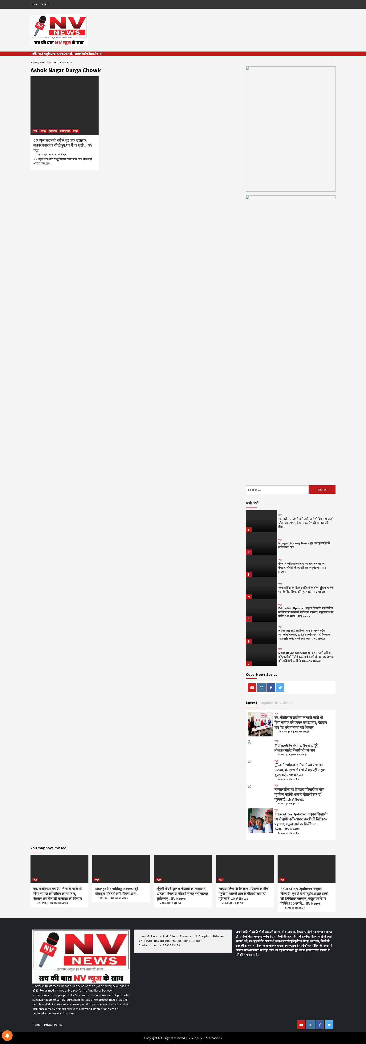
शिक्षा (91, 54)
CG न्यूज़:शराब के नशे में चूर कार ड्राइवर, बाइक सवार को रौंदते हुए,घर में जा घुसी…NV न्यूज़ (62, 145)
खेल (72, 54)
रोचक (78, 54)
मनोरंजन (64, 54)
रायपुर (75, 131)
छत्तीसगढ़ (36, 54)
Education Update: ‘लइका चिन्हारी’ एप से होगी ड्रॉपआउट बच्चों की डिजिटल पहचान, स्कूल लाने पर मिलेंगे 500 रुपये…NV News (305, 612)
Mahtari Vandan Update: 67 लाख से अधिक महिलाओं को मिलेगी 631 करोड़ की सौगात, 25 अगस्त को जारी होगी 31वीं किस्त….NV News (306, 657)
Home (33, 4)
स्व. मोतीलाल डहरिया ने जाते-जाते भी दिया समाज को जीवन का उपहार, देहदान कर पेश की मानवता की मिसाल (305, 523)
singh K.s (294, 778)
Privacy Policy (53, 1024)
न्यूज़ (35, 131)
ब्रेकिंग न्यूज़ (65, 131)
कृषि (48, 54)
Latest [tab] (251, 702)
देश (44, 54)
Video (45, 4)
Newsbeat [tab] (283, 702)
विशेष (84, 54)
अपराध (55, 54)
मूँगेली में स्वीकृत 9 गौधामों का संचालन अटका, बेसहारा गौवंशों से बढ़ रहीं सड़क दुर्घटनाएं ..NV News (302, 567)
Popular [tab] (266, 702)
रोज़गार (98, 54)
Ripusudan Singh (58, 154)
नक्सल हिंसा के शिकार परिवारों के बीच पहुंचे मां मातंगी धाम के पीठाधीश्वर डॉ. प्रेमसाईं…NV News (305, 590)
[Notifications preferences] (7, 1035)
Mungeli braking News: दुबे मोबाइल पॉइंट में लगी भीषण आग (296, 747)
